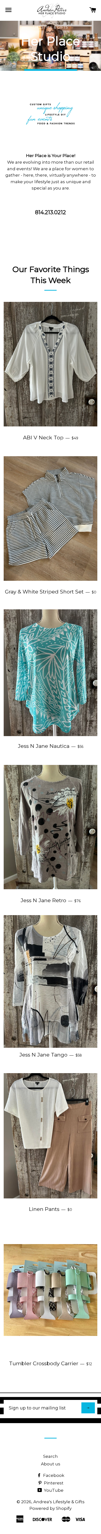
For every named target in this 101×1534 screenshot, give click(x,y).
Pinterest (53, 1483)
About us (50, 1463)
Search (50, 1456)
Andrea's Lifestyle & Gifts (59, 1501)
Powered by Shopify (50, 1508)
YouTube (53, 1490)
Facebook (53, 1475)
